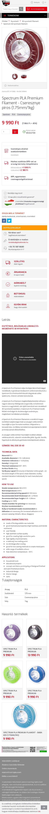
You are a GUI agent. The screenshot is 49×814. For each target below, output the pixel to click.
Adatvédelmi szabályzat (10, 761)
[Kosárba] (15, 131)
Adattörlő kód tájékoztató (11, 772)
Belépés (37, 2)
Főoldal (4, 21)
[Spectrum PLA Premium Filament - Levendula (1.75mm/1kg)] (12, 632)
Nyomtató (15, 21)
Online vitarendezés (9, 768)
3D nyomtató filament (30, 21)
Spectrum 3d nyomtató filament (15, 24)
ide (39, 811)
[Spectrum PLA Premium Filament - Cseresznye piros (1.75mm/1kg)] (24, 50)
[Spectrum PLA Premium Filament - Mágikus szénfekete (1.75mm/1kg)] (36, 632)
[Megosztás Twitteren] (9, 221)
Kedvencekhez (13, 85)
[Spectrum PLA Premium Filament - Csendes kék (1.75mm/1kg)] (36, 674)
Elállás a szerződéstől (9, 776)
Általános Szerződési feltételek (13, 765)
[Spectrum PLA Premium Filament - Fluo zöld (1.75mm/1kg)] (12, 674)
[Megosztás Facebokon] (4, 221)
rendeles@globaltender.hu (18, 242)
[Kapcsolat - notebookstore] (6, 150)
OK (44, 807)
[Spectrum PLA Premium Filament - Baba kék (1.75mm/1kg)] (24, 716)
